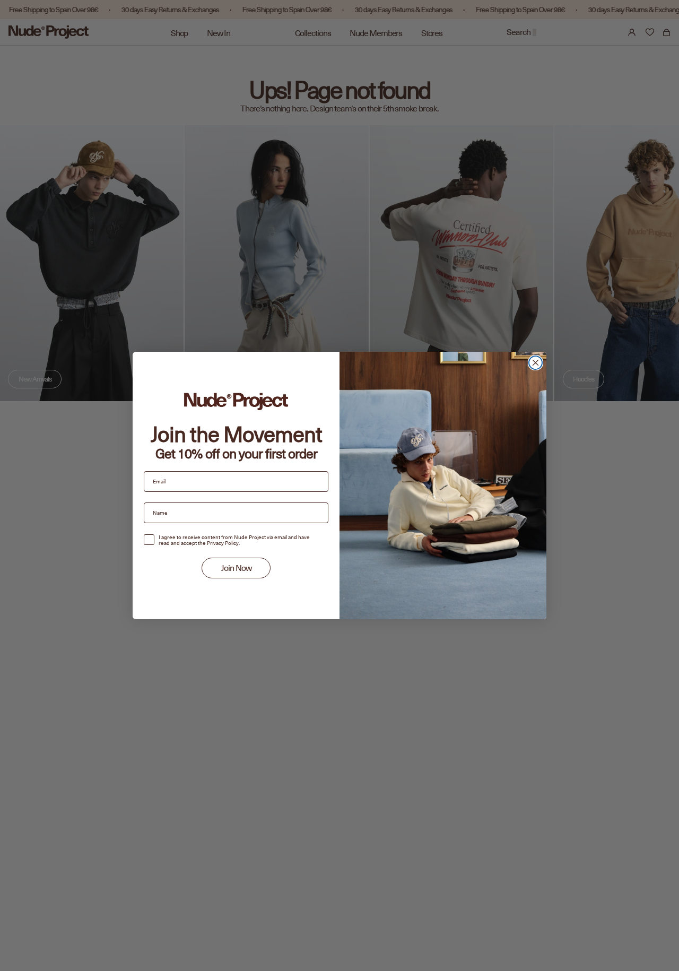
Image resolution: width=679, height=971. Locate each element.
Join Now (236, 568)
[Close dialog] (535, 362)
